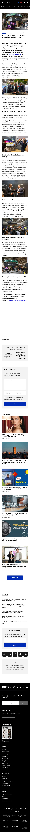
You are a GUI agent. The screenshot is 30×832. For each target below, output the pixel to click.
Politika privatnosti (6, 801)
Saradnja (4, 776)
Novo (2, 6)
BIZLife (11, 33)
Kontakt (4, 796)
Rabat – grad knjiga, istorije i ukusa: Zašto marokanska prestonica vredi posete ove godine (14, 462)
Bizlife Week (5, 767)
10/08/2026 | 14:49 (6, 465)
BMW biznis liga (6, 765)
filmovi (7, 667)
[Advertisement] (15, 320)
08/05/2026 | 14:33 (6, 491)
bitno (12, 665)
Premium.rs (13, 815)
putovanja (16, 669)
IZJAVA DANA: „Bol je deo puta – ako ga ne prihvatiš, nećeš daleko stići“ (14, 539)
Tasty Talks (5, 761)
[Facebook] (15, 654)
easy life (22, 665)
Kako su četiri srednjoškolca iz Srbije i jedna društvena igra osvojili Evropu (13, 617)
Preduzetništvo (21, 6)
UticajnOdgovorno (6, 754)
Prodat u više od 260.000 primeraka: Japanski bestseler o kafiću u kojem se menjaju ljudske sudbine (13, 606)
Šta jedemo (5, 756)
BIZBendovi (5, 763)
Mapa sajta (5, 798)
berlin (22, 347)
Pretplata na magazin (7, 781)
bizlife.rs (9, 817)
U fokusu (8, 6)
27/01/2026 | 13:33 (6, 517)
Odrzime (21, 667)
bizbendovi (16, 665)
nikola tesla (12, 349)
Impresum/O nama (7, 794)
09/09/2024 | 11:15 (18, 33)
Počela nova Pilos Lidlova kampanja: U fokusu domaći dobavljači (14, 488)
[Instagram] (4, 654)
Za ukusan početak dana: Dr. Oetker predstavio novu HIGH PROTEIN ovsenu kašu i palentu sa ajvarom (14, 566)
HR (11, 667)
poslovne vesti (9, 669)
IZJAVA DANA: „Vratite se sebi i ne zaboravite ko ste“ (14, 622)
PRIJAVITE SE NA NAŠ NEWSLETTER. (17, 300)
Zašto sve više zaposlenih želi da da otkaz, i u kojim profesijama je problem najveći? (14, 514)
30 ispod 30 (7, 665)
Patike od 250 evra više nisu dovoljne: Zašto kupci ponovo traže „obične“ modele (13, 611)
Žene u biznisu (5, 751)
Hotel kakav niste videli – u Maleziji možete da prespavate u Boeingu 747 (14, 599)
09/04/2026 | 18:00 (6, 438)
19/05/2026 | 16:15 (6, 570)
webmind (17, 671)
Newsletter (5, 783)
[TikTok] (20, 654)
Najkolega (4, 749)
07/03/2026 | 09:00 (6, 542)
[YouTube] (25, 654)
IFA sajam (19, 349)
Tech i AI (4, 33)
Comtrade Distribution (15, 54)
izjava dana (15, 667)
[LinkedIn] (9, 654)
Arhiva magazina (6, 785)
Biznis (14, 6)
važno (21, 669)
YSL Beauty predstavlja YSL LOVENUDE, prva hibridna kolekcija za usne (14, 435)
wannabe (12, 671)
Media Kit (4, 778)
